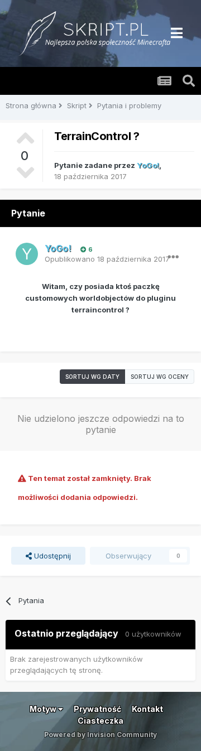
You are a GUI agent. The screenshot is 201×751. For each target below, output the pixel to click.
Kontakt (147, 709)
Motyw (44, 709)
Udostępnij (51, 555)
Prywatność (97, 709)
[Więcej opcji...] (173, 257)
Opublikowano (107, 258)
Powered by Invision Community (100, 734)
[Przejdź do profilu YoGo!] (27, 254)
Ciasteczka (100, 720)
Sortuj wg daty (92, 376)
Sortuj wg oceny (160, 376)
